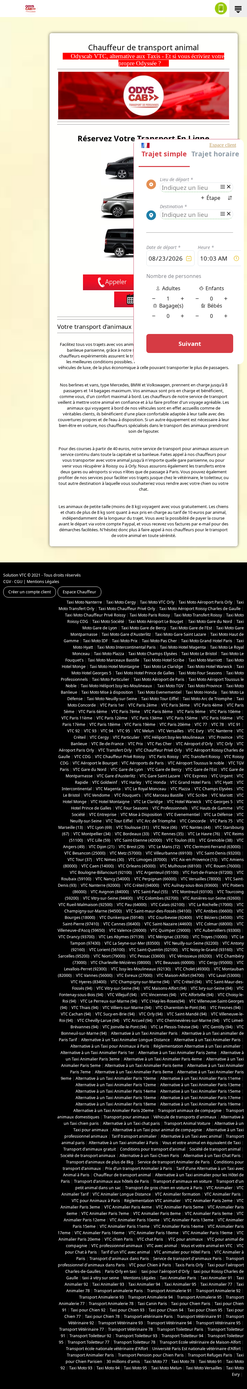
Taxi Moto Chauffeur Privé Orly (126, 608)
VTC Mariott (222, 795)
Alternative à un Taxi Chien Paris (149, 1155)
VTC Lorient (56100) (107, 949)
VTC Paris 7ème (125, 711)
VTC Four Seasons (131, 808)
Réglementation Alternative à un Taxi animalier (197, 1046)
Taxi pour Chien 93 (127, 1310)
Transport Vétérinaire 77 (81, 1329)
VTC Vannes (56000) (94, 975)
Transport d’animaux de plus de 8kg (99, 1162)
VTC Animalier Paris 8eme (157, 1213)
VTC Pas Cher (159, 743)
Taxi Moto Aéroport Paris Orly (205, 602)
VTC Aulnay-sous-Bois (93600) (190, 885)
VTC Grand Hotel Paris (190, 782)
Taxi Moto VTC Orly (157, 602)
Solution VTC (14, 575)
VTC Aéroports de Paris (143, 763)
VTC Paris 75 (221, 821)
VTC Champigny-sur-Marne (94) (140, 982)
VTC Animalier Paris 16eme (99, 1233)
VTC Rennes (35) (168, 834)
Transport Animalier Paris (90, 1355)
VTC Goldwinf (104, 782)
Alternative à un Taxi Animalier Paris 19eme (200, 1104)
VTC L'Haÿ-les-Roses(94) (163, 1001)
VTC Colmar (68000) (214, 924)
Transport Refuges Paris (210, 1355)
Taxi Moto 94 (108, 1368)
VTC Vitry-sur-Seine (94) (118, 988)
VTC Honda (155, 782)
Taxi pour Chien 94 (166, 1310)
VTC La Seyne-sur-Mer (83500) (132, 943)
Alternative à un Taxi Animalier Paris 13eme (200, 1085)
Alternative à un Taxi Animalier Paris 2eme (177, 1052)
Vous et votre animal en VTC (207, 1245)
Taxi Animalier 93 (108, 1284)
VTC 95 (123, 731)
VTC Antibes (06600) (214, 911)
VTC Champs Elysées (213, 789)
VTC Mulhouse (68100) (180, 866)
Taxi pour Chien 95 (205, 1310)
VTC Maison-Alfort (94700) (180, 975)
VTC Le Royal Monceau (145, 789)
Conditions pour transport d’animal (152, 1149)
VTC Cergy (99, 737)
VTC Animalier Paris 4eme (128, 1207)
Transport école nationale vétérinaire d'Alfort (107, 1348)
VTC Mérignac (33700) (168, 937)
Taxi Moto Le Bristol (199, 653)
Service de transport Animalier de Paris (174, 1162)
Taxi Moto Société (108, 621)
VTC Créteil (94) (188, 982)
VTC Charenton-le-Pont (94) (181, 1007)
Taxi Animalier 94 (144, 1284)
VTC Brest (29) (131, 846)
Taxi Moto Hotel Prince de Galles (144, 673)
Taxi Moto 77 (155, 1361)
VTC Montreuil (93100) (192, 891)
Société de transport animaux (87, 1155)
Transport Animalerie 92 (218, 1290)
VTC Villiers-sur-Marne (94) (127, 1007)
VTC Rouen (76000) (223, 866)
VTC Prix (135, 743)
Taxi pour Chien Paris (190, 1303)
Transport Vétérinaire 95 (218, 1323)
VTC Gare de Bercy (164, 769)
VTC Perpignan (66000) (155, 879)
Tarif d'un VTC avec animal (125, 1252)
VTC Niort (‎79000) (109, 956)
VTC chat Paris (150, 1239)
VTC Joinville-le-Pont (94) (125, 1027)
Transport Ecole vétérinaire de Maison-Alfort (200, 1342)
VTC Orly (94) (151, 1014)
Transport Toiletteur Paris (180, 1329)
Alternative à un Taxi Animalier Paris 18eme (116, 1104)
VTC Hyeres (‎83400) (88, 982)
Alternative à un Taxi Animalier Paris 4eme (163, 1059)
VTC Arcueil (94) (138, 1020)
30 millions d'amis (123, 1361)
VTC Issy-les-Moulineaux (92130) (141, 969)
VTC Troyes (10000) (210, 937)
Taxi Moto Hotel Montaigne (114, 666)
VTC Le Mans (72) (164, 846)
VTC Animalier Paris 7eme (105, 1213)
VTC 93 (90, 731)
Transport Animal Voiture (187, 1123)
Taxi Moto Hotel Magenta (183, 647)
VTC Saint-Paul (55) (150, 891)
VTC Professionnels (170, 808)
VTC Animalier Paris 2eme (209, 1200)
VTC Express (195, 776)
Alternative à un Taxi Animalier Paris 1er (97, 1052)
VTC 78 (217, 724)
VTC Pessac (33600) (147, 956)
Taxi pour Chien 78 (102, 1316)
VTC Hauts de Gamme (212, 808)
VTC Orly (225, 743)
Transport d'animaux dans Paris (119, 1258)
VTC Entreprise (102, 814)
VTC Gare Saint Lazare (160, 776)
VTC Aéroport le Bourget (95, 763)
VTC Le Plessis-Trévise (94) (174, 1027)
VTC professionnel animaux (116, 1245)
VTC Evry (196, 731)
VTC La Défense (218, 814)
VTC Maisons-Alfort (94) (165, 988)
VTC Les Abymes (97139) (121, 937)
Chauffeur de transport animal (122, 1175)
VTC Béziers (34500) (214, 917)
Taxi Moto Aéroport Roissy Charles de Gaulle (200, 608)
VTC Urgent (222, 776)
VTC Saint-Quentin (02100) (153, 949)
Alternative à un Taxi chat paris (131, 1123)
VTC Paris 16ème (217, 718)
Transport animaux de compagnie (190, 1110)
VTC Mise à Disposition (141, 814)
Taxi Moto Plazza (109, 653)
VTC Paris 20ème (175, 724)
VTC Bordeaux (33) (132, 834)
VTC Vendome (97, 795)
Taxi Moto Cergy (121, 602)
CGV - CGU (13, 581)
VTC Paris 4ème (208, 705)
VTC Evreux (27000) (134, 975)
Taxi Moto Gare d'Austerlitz (126, 634)
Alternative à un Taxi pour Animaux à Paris (109, 1046)
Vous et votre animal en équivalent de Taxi (201, 1142)
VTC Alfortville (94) (197, 994)
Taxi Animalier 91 (216, 1278)
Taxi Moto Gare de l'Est (191, 628)
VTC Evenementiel (183, 814)
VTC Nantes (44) (196, 827)
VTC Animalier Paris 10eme (135, 1220)
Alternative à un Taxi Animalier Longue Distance (125, 1039)
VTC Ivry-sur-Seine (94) (212, 988)
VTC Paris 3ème (175, 705)
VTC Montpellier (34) (92, 834)
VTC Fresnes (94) (225, 1007)
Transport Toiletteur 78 (134, 1342)
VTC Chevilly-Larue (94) (98, 1020)
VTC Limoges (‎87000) (147, 859)
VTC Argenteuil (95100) (157, 872)
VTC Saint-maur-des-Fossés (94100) (158, 911)
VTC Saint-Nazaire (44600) (168, 924)
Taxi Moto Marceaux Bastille (113, 660)
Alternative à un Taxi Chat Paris (212, 1155)
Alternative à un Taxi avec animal (191, 1136)
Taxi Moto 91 (210, 1361)
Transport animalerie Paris (118, 1290)
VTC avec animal (162, 1245)
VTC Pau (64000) (132, 904)
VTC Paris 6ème (92, 711)
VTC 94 (107, 731)
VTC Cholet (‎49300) (192, 969)
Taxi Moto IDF (95, 641)
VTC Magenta (108, 789)
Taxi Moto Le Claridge (163, 666)
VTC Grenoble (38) (216, 840)
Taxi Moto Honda (201, 692)
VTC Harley (131, 782)
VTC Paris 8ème (158, 711)
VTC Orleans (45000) (137, 866)
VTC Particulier (126, 737)
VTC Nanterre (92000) (100, 885)
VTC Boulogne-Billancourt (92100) (101, 872)
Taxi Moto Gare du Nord (210, 621)
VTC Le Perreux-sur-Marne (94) (108, 1001)
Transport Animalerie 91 (169, 1290)
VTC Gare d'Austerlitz (116, 776)
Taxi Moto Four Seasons (200, 673)
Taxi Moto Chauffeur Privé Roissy (95, 615)
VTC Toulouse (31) (132, 827)
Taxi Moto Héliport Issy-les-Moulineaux (116, 686)
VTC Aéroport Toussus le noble (196, 763)
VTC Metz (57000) (126, 853)
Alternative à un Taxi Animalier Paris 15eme (200, 1091)
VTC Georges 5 (219, 801)
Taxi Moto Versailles (204, 1368)
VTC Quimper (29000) (170, 930)
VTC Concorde (193, 821)
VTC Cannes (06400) (121, 924)
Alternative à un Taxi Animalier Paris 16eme (116, 1097)
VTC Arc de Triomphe (156, 821)
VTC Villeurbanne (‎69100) (169, 853)
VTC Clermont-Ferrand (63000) (212, 846)
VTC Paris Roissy (163, 756)
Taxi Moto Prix (125, 641)
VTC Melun (144, 731)
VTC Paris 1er (112, 705)
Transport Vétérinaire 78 (130, 1329)
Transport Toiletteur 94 (182, 1335)
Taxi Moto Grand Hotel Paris (206, 641)
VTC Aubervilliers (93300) (218, 930)
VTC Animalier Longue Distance (122, 1194)
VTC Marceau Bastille (164, 795)
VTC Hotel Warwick (184, 801)
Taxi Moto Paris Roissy (150, 615)
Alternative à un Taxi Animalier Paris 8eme (134, 1072)
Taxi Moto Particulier (110, 679)
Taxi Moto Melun (166, 1368)
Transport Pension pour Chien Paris (151, 1355)
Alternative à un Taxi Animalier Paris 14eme (116, 1091)
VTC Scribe (197, 795)
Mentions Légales (43, 581)
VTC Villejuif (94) (122, 994)
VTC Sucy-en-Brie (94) (115, 1014)
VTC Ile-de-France (107, 743)
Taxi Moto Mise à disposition (107, 692)
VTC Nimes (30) (110, 859)
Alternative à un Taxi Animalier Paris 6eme (144, 1065)
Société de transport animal (215, 1149)
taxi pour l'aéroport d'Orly (165, 1271)
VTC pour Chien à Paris (150, 1265)
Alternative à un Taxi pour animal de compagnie (157, 1130)
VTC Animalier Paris (223, 1194)
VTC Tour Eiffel (119, 821)
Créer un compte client (29, 592)
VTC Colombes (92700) (157, 898)
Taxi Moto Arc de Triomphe (207, 698)
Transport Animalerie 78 (111, 1303)
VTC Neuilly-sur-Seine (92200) (191, 943)
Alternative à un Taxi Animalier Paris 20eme (113, 1110)
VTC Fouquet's (127, 795)
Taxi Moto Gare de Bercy (143, 628)
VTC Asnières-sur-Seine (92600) (212, 898)
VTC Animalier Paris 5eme (180, 1207)
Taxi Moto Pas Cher (159, 641)
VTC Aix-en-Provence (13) (194, 859)
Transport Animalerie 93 (101, 1297)
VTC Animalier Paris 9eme (209, 1213)
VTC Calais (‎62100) (168, 904)
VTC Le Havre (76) (204, 834)
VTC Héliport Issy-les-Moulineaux (174, 737)
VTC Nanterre (220, 731)
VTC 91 (234, 724)
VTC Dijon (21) (101, 846)
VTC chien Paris (119, 1239)
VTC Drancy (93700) (77, 937)
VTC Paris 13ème (147, 718)
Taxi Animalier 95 (180, 1284)
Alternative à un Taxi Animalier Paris (144, 1033)
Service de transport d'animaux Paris (187, 1258)
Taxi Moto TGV (169, 686)
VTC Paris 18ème (104, 724)
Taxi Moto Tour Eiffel (159, 698)
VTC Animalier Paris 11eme (125, 1226)
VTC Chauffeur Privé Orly (159, 750)
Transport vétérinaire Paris (148, 1316)
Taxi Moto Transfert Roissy (198, 615)
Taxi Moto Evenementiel (159, 692)
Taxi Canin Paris (152, 1303)
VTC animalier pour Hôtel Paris (182, 1252)
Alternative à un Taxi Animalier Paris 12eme (116, 1085)
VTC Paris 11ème (76, 718)
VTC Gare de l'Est (201, 769)
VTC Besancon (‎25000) (84, 853)
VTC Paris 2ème (142, 705)
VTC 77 (201, 724)
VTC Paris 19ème (139, 724)
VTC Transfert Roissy (201, 756)
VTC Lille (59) (98, 840)
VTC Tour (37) (80, 859)
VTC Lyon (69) (99, 827)
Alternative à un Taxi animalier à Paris (123, 1142)
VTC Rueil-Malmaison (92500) (86, 904)
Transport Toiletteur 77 (88, 1342)
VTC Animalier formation (177, 1194)
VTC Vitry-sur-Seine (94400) (108, 898)
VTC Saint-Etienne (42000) (138, 840)
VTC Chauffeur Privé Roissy (120, 756)
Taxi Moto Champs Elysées (152, 653)
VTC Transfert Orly (115, 750)
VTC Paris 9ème (191, 711)
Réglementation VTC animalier (152, 1200)
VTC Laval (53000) (224, 975)
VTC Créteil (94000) (141, 885)
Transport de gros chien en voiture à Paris (163, 1187)
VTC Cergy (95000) (216, 962)
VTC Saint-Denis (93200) (219, 853)
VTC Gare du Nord (89, 769)
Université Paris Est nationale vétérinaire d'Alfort (196, 1348)
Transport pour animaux (126, 1117)
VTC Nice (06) (165, 827)
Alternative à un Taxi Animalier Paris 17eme (200, 1097)
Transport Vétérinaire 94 (169, 1323)
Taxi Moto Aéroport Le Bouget (156, 621)
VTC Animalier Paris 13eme (189, 1220)
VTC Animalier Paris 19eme (208, 1233)
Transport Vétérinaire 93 (120, 1323)
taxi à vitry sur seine (100, 1278)
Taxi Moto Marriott (205, 660)
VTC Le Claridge (148, 801)
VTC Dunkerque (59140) (121, 917)
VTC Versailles (171, 731)
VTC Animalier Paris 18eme (153, 1233)
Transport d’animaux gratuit (89, 1149)
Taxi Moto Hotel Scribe (163, 660)
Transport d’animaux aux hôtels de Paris (111, 1181)
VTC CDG (82, 756)
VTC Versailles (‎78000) (201, 879)
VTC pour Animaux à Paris (96, 1200)
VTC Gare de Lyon (127, 769)
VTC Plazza (180, 789)
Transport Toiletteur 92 (90, 1335)
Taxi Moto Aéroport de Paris (158, 679)
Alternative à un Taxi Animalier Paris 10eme (116, 1078)
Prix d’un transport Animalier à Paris (138, 1168)
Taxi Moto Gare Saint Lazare (180, 634)
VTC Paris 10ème (225, 711)
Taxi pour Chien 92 (88, 1310)
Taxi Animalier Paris (178, 1278)
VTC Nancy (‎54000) (113, 879)
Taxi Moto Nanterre (84, 602)
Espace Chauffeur (79, 592)
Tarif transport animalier (134, 1136)
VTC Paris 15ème (182, 718)
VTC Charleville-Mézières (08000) (121, 962)
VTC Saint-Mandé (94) (187, 1014)
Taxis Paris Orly (189, 1265)
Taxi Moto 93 (80, 1368)
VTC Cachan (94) (76, 1014)
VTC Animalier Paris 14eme (179, 1226)
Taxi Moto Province (205, 686)
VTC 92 (73, 731)
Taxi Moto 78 (183, 1361)
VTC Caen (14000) (97, 866)
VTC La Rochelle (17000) (211, 904)
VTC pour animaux (185, 1239)
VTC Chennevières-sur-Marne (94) (188, 1020)
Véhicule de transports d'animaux (184, 1117)
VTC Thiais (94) (84, 1007)
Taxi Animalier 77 (216, 1284)
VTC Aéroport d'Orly (194, 743)
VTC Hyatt (224, 782)
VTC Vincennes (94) (158, 994)
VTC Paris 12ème (111, 718)
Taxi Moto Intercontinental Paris (126, 647)
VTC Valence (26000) (127, 930)
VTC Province (221, 737)
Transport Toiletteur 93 (136, 1335)
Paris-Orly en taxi (121, 1271)
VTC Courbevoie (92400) (170, 917)
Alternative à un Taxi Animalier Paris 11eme (200, 1078)
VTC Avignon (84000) (110, 891)
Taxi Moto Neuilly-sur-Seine (112, 698)
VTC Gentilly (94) (218, 1027)
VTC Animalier (219, 1187)
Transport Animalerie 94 (150, 1297)
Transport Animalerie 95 (199, 1297)
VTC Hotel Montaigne (110, 801)
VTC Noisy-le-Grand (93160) (207, 949)
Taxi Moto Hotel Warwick (209, 666)
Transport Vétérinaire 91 (199, 1316)
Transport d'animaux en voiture (182, 1181)
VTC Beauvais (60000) (175, 962)
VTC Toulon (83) (180, 840)
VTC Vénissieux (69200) (190, 956)
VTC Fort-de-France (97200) (208, 872)
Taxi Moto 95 (135, 1368)
